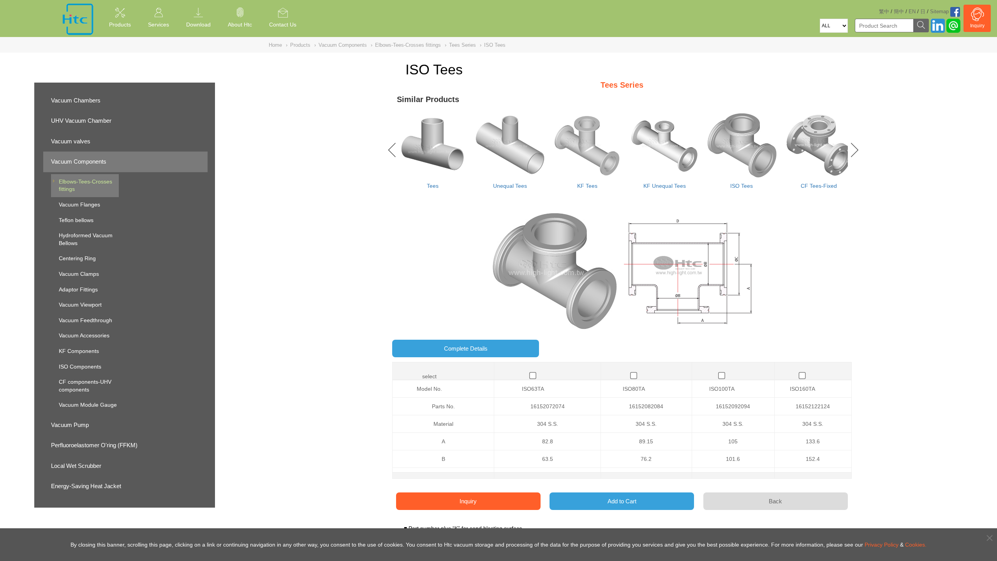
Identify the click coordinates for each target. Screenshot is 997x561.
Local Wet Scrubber (76, 465)
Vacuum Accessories (84, 335)
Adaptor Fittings (78, 289)
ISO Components (80, 366)
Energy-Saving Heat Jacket (86, 486)
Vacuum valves (70, 141)
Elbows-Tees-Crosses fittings (85, 185)
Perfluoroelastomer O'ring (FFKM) (94, 445)
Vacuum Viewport (80, 305)
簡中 (899, 11)
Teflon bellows (76, 220)
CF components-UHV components (85, 386)
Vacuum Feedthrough (85, 320)
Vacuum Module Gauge (88, 405)
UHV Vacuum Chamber (81, 120)
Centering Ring (77, 258)
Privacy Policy (881, 545)
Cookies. (916, 545)
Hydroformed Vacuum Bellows (86, 239)
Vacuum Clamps (79, 274)
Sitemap (939, 11)
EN (912, 11)
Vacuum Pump (70, 425)
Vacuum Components (78, 161)
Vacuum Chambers (75, 100)
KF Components (79, 351)
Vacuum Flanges (79, 204)
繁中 (884, 11)
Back (775, 501)
